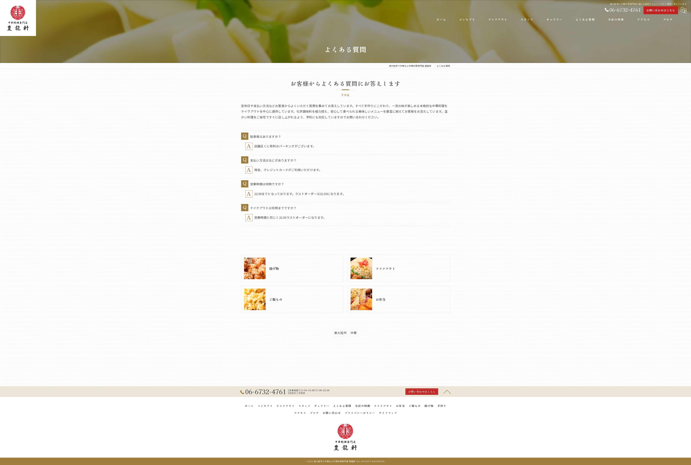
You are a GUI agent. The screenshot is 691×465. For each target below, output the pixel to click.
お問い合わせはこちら (660, 10)
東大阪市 (340, 333)
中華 (354, 333)
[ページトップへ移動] (447, 391)
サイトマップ (388, 413)
